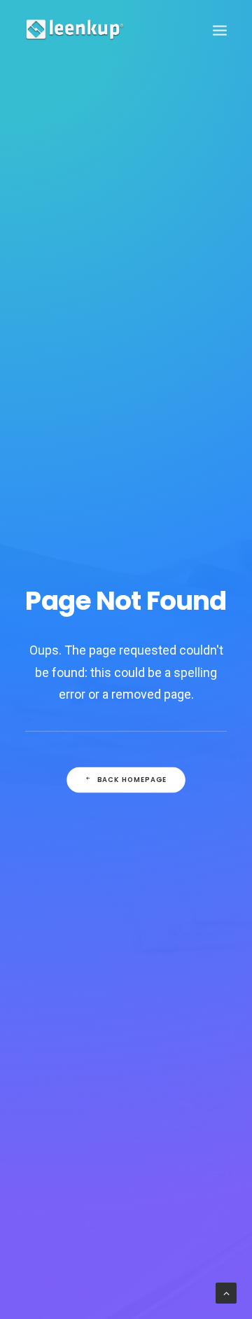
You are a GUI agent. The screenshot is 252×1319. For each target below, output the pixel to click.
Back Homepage (132, 779)
